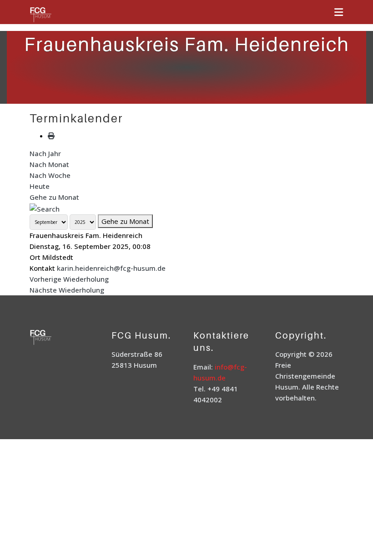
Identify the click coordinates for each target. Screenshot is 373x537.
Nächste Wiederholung (67, 289)
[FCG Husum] (52, 15)
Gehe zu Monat (54, 197)
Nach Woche (50, 175)
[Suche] (45, 208)
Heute (40, 186)
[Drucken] (51, 135)
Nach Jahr (45, 153)
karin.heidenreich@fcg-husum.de (111, 268)
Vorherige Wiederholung (69, 279)
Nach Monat (49, 164)
